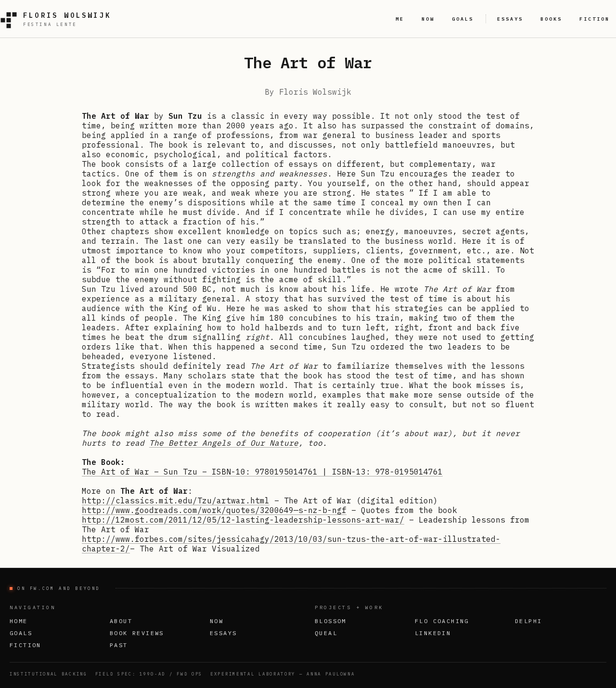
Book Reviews (137, 633)
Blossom (330, 621)
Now (216, 621)
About (121, 621)
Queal (326, 633)
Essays (223, 633)
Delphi (528, 621)
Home (19, 621)
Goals (21, 633)
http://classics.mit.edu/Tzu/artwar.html (176, 500)
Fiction (25, 645)
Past (119, 645)
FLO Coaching (442, 621)
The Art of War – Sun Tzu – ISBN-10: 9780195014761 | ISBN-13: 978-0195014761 (262, 471)
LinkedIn (433, 633)
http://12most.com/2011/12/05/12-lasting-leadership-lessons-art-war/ (243, 520)
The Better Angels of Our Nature (223, 443)
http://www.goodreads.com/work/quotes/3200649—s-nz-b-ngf (214, 510)
